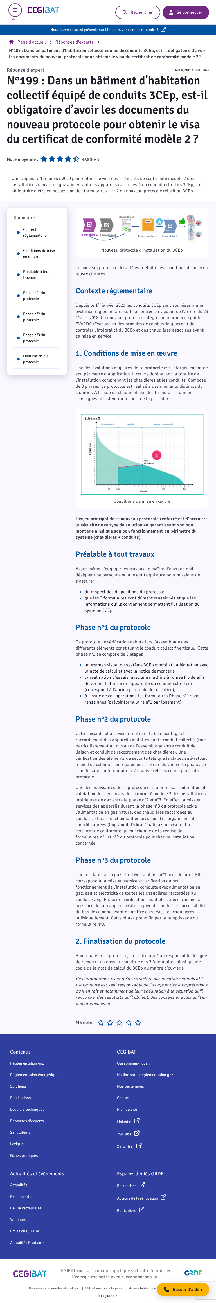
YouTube (124, 1134)
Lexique (16, 1144)
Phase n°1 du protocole (34, 295)
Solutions (18, 1086)
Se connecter (189, 12)
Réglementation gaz (27, 1063)
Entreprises (127, 1186)
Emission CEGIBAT (25, 1231)
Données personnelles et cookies (53, 1288)
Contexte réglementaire (35, 232)
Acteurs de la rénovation (137, 1198)
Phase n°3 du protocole (34, 338)
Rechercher (141, 12)
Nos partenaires (130, 1086)
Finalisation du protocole (35, 359)
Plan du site (127, 1109)
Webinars (18, 1219)
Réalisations (20, 1098)
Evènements (20, 1196)
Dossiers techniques (27, 1109)
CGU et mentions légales (103, 1288)
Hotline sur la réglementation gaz (145, 1074)
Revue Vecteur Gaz (25, 1208)
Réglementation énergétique (34, 1074)
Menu (15, 19)
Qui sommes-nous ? (133, 1063)
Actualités (18, 1185)
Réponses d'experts (74, 42)
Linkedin (124, 1121)
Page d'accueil (31, 42)
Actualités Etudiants (27, 1242)
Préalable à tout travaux (36, 274)
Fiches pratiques (24, 1155)
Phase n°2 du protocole (34, 317)
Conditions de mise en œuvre (39, 253)
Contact (123, 1098)
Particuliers (126, 1210)
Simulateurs (20, 1132)
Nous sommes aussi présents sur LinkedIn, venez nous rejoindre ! (104, 29)
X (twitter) (125, 1146)
